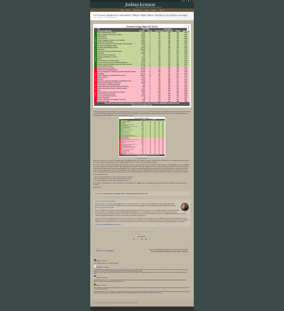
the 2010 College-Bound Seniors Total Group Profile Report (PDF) (132, 111)
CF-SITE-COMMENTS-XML (120, 302)
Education (136, 231)
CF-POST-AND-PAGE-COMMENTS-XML (103, 302)
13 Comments (151, 231)
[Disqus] (142, 276)
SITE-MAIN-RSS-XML (132, 302)
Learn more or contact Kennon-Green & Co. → (108, 224)
